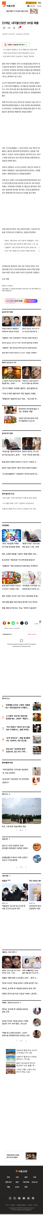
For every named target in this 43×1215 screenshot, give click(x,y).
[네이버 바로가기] (28, 1198)
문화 (17, 1182)
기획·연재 (5, 876)
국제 (34, 1177)
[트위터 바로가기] (14, 1198)
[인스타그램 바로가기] (24, 1198)
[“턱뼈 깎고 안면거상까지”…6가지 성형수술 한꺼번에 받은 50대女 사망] (37, 1034)
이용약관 (13, 1205)
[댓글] (19, 28)
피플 (8, 1187)
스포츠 (17, 1187)
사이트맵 (29, 1205)
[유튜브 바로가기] (19, 1198)
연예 (25, 1187)
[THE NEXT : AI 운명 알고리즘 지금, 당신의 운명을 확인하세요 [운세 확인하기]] (21, 301)
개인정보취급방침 (21, 1205)
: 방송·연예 (8, 952)
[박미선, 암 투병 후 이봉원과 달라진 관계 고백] (37, 1010)
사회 (17, 1177)
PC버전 (35, 1205)
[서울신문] (8, 4)
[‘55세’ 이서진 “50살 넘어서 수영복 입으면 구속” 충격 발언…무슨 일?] (37, 1022)
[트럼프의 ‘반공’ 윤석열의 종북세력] (37, 847)
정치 (8, 1177)
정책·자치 (8, 1182)
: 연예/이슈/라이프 (10, 1002)
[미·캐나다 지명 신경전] (37, 859)
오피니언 (5, 839)
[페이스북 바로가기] (10, 1198)
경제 (25, 1177)
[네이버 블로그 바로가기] (33, 1198)
